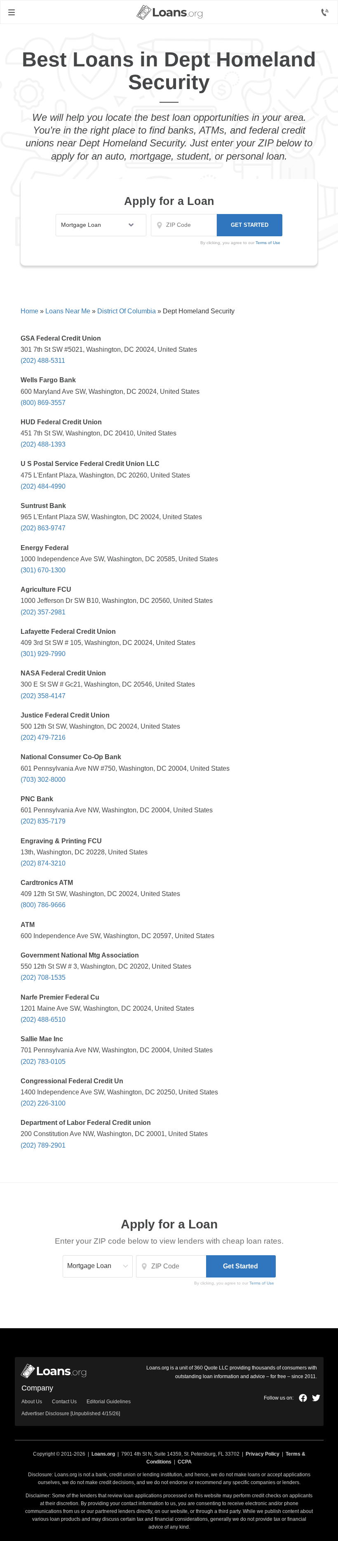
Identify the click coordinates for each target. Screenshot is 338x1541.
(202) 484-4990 (43, 486)
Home (29, 311)
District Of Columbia (126, 311)
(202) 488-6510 (43, 1019)
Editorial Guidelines (109, 1402)
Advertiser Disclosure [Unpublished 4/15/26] (70, 1413)
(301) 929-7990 (43, 653)
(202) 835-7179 (43, 821)
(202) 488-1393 (43, 444)
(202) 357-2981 (43, 612)
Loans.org (103, 1454)
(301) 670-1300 (43, 570)
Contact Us (64, 1402)
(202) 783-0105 (43, 1061)
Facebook (302, 1397)
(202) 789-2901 (43, 1145)
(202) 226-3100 (43, 1103)
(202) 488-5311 (43, 360)
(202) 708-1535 (43, 977)
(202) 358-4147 (43, 695)
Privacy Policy (262, 1454)
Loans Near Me (67, 311)
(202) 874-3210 (43, 863)
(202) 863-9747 (43, 528)
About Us (31, 1402)
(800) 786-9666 (43, 904)
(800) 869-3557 (43, 402)
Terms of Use (268, 242)
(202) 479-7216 (43, 737)
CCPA (185, 1462)
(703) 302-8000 (43, 779)
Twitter (316, 1397)
